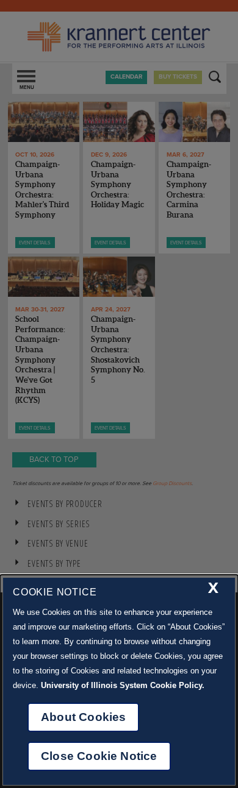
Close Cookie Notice (99, 756)
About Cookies (83, 717)
